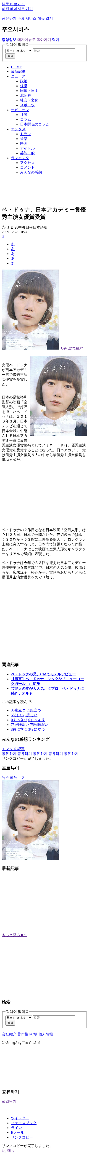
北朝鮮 (25, 95)
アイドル (27, 148)
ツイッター (20, 1118)
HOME (16, 67)
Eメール (17, 1132)
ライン (16, 1128)
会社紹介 (9, 1034)
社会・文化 (29, 100)
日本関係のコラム (34, 124)
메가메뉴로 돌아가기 (34, 40)
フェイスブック (24, 1123)
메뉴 (11, 1150)
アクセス (27, 163)
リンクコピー (22, 1137)
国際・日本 (29, 91)
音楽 (23, 139)
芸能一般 (27, 153)
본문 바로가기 (13, 4)
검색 (10, 56)
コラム (25, 119)
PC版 (33, 1034)
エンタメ (18, 129)
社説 (23, 115)
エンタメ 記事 (13, 749)
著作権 (22, 1034)
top (4, 1150)
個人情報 (45, 1034)
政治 (23, 81)
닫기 (55, 40)
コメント (27, 167)
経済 (23, 86)
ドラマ (25, 134)
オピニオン (20, 110)
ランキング (20, 158)
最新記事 (18, 71)
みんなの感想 (31, 172)
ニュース (18, 76)
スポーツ (27, 105)
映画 (23, 143)
